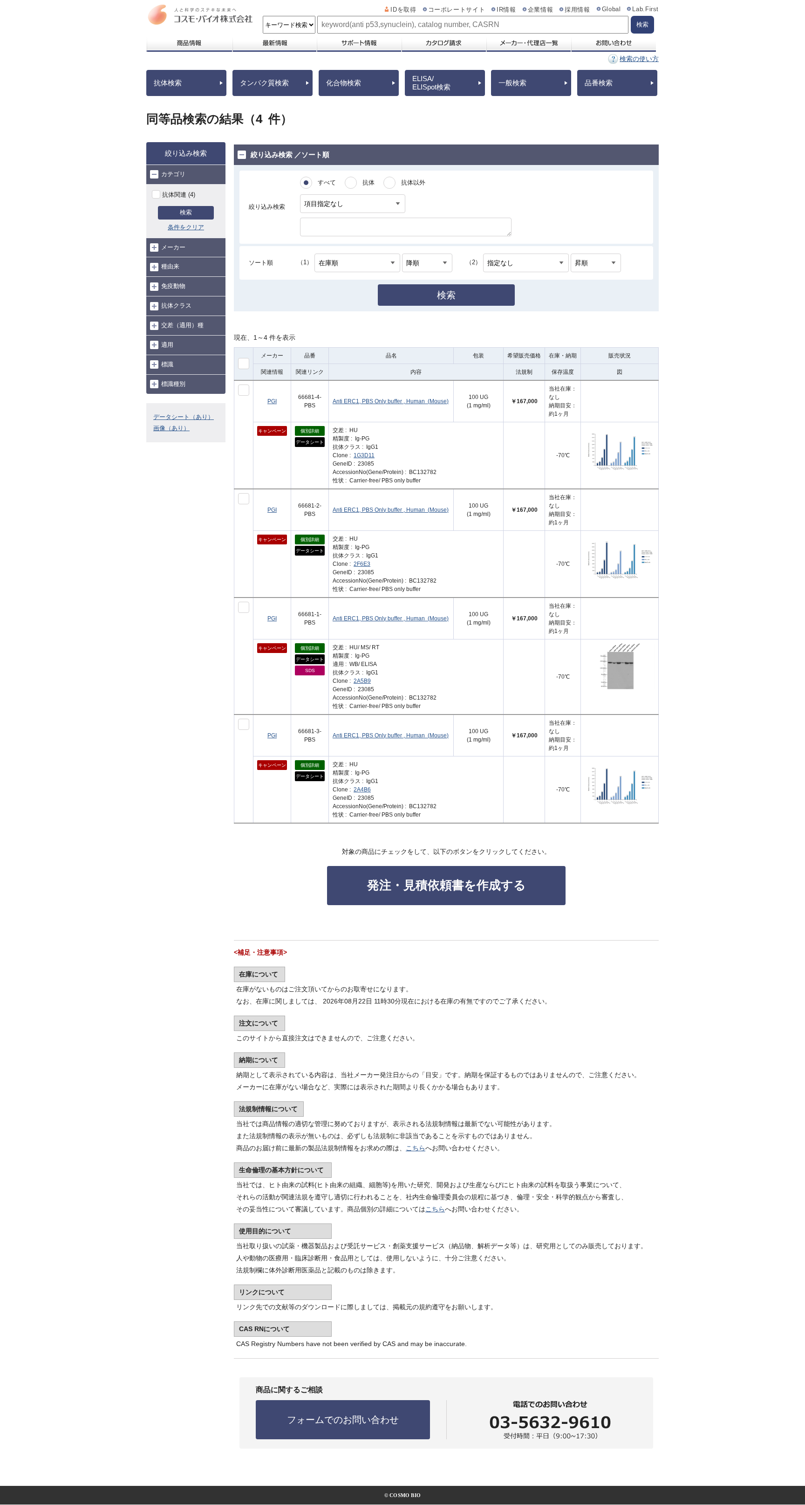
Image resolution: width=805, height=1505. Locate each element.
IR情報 (506, 10)
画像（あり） (171, 428)
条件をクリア (186, 227)
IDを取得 (403, 10)
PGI (272, 401)
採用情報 (577, 10)
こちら (415, 1148)
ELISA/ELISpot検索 (431, 83)
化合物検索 (343, 83)
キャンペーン (272, 430)
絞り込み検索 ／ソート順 (290, 154)
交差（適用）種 (182, 325)
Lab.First (645, 9)
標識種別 (173, 383)
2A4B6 (362, 789)
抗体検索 (168, 83)
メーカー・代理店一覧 (528, 43)
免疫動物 (173, 285)
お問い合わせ (613, 43)
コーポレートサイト (456, 10)
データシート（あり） (183, 416)
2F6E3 (362, 564)
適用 (167, 344)
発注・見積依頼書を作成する (446, 885)
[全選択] (243, 363)
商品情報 (189, 43)
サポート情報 (358, 43)
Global (611, 9)
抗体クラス (176, 305)
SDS (310, 670)
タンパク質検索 (264, 83)
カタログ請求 (443, 43)
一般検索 (512, 83)
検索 (186, 212)
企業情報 (540, 10)
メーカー (173, 247)
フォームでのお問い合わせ (343, 1420)
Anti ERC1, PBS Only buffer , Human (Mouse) (391, 401)
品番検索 (599, 83)
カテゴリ (173, 174)
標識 (167, 364)
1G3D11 (364, 455)
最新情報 (274, 43)
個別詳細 (309, 430)
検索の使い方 (639, 58)
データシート (310, 442)
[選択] (243, 390)
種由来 (170, 266)
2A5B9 (362, 681)
